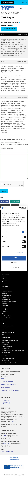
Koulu (3, 313)
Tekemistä (5, 356)
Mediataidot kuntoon (7, 291)
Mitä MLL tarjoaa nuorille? (8, 358)
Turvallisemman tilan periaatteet (10, 390)
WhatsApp (15, 201)
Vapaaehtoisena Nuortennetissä (9, 363)
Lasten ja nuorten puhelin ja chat (10, 340)
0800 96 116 (6, 443)
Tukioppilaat (4, 311)
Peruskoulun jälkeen (7, 315)
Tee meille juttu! (5, 360)
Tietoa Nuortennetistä (7, 381)
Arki (3, 323)
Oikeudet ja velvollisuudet (8, 332)
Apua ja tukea (6, 337)
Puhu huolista (5, 344)
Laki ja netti (4, 303)
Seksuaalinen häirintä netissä (9, 301)
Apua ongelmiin (5, 348)
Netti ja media (5, 286)
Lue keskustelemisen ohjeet (10, 23)
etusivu (3, 12)
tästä (13, 421)
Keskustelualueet (13, 12)
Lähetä (4, 191)
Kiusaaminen (5, 13)
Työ (2, 320)
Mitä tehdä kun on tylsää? (8, 326)
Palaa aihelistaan (6, 25)
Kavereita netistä (6, 297)
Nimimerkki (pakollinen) (6, 148)
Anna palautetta (5, 387)
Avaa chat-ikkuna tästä (7, 451)
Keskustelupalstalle (7, 2)
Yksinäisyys (14, 13)
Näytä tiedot (20, 252)
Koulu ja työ (5, 309)
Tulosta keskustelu (9, 29)
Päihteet (4, 283)
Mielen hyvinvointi (6, 279)
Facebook (4, 201)
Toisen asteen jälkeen (7, 317)
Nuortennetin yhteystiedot (8, 384)
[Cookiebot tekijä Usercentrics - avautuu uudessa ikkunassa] (19, 208)
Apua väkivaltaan (6, 352)
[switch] (24, 237)
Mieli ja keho (5, 274)
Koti (2, 330)
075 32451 (6, 376)
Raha (3, 334)
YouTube (5, 404)
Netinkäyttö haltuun (6, 295)
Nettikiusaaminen (6, 299)
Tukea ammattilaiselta (7, 346)
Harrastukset (5, 328)
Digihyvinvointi (5, 289)
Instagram (6, 402)
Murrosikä (4, 277)
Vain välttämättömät (14, 268)
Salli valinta (14, 262)
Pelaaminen (4, 293)
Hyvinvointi (4, 281)
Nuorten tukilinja (5, 342)
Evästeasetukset (14, 459)
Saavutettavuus (14, 457)
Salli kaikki (14, 257)
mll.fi (2, 378)
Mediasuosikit (5, 305)
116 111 (5, 435)
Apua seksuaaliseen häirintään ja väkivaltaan (13, 350)
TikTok (5, 400)
